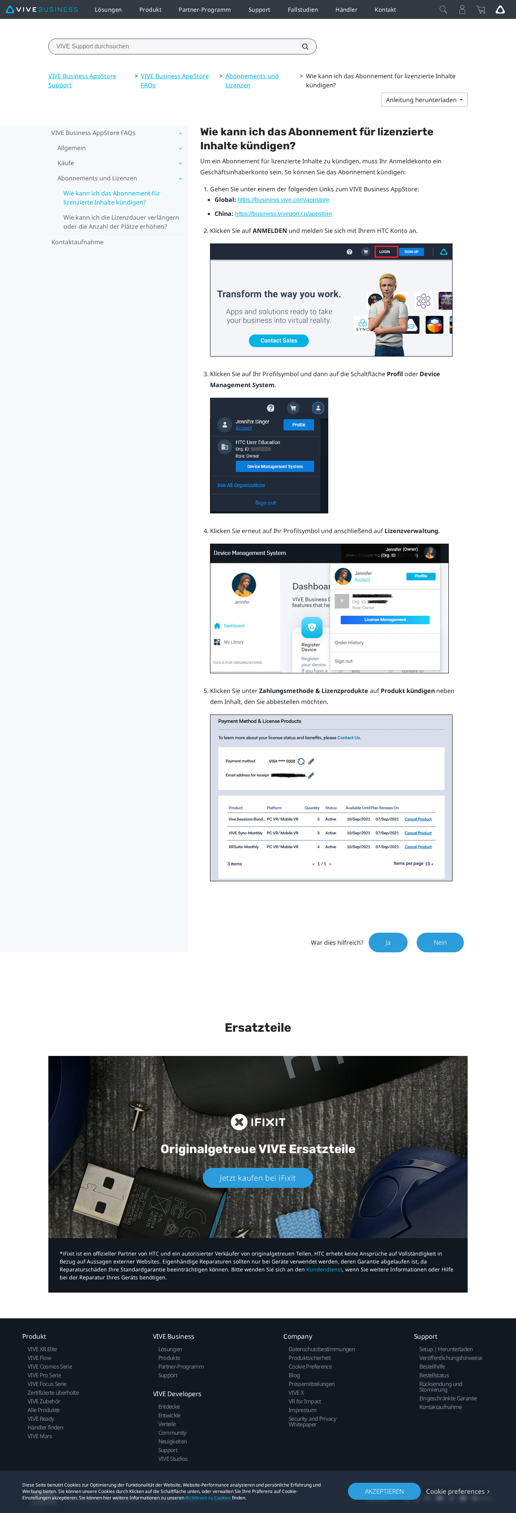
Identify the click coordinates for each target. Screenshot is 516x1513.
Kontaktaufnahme (77, 242)
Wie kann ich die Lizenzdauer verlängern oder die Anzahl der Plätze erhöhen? (121, 222)
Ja (388, 942)
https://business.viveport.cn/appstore (283, 214)
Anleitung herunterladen (422, 100)
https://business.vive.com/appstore (283, 200)
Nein (440, 942)
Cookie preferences (455, 1491)
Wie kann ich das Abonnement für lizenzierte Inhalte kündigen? (112, 197)
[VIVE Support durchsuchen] (301, 46)
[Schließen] (443, 9)
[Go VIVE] (500, 9)
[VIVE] (41, 10)
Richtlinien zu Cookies (208, 1497)
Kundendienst (324, 1269)
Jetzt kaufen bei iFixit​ (258, 1178)
